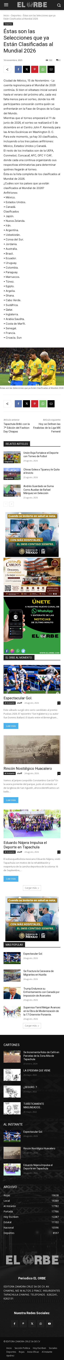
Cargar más (31, 887)
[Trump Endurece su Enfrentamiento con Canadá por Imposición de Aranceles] (12, 993)
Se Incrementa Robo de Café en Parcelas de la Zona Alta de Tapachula (41, 1056)
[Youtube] (49, 1323)
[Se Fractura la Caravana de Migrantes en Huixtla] (12, 975)
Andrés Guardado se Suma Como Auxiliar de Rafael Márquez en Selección (38, 490)
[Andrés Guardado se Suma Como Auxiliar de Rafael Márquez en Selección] (12, 491)
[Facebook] (18, 69)
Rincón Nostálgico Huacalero (28, 768)
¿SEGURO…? (30, 1087)
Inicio (6, 15)
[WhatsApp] (42, 69)
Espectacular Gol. (18, 698)
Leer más (11, 726)
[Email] (51, 69)
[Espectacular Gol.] (32, 679)
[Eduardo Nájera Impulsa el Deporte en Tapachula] (32, 824)
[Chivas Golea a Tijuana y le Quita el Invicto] (12, 474)
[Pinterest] (34, 69)
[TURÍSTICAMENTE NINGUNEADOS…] (12, 1108)
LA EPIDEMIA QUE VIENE (36, 1070)
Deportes (16, 15)
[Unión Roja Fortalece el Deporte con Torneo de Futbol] (12, 457)
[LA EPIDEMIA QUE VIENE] (12, 1075)
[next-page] (11, 504)
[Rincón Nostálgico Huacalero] (32, 749)
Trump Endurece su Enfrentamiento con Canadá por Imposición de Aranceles (41, 992)
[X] (26, 69)
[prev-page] (6, 504)
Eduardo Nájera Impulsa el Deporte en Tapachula (25, 845)
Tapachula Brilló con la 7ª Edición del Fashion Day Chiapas (17, 427)
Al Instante (10, 703)
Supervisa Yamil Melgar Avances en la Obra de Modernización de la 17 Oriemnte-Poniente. (41, 1011)
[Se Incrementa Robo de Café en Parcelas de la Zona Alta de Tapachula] (12, 1057)
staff (19, 702)
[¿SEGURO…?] (12, 1092)
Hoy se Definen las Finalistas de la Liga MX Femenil (46, 427)
